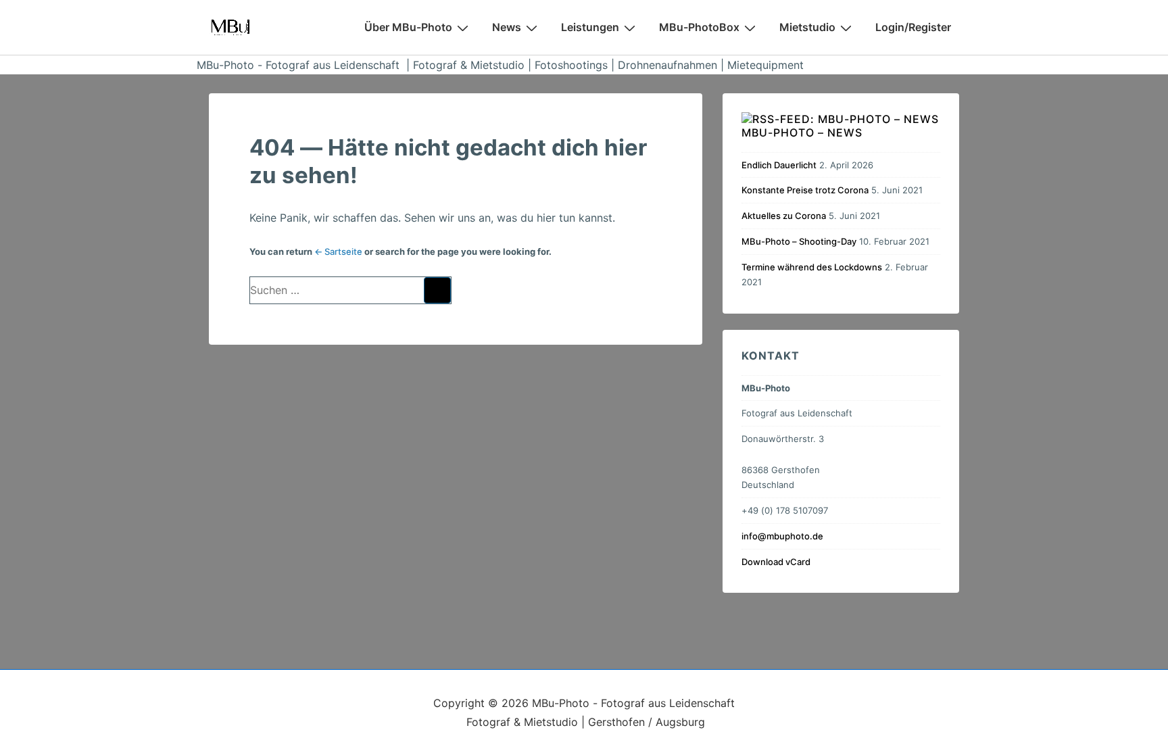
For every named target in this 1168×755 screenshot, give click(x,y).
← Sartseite (338, 251)
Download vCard (775, 561)
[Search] (437, 290)
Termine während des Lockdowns (811, 267)
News (506, 27)
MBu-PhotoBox (699, 27)
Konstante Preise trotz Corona (805, 190)
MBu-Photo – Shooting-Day (798, 241)
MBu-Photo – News (801, 132)
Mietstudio (807, 27)
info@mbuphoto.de (782, 536)
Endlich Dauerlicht (779, 165)
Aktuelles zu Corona (783, 215)
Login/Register (913, 27)
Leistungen (590, 27)
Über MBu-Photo (408, 27)
